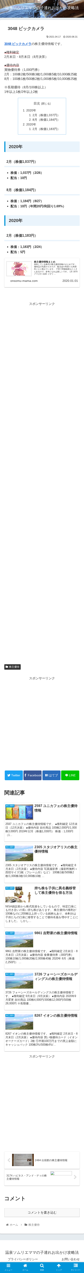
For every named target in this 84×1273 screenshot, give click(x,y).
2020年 (31, 110)
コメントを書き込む (42, 1212)
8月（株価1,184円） (46, 119)
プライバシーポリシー (23, 1259)
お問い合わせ (71, 1259)
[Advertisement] (42, 483)
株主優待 (14, 666)
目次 (37, 103)
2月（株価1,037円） (46, 115)
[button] (75, 710)
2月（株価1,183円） (46, 129)
